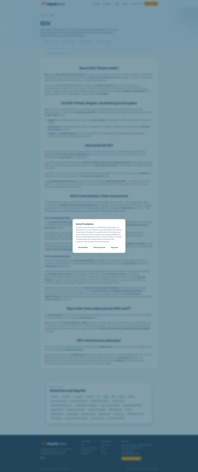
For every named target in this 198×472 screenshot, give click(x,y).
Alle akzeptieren (99, 247)
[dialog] (99, 236)
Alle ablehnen (83, 247)
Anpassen (114, 247)
